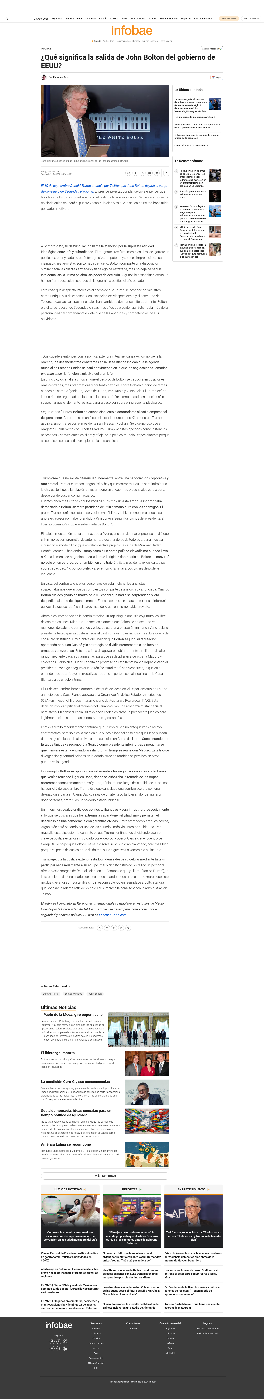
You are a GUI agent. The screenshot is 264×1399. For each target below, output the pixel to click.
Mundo (153, 18)
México (114, 18)
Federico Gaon (61, 77)
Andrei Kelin (108, 41)
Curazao (136, 41)
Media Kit (170, 1353)
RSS (96, 1368)
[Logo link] (132, 30)
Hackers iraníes (123, 41)
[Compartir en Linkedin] (150, 173)
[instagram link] (65, 1341)
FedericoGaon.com (113, 915)
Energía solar (166, 41)
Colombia (91, 18)
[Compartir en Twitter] (142, 173)
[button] (6, 18)
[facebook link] (52, 1341)
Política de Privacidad (207, 1333)
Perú (124, 18)
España (103, 18)
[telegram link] (58, 1348)
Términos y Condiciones (207, 1328)
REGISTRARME (229, 18)
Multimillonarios (150, 41)
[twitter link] (58, 1341)
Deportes (186, 18)
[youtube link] (52, 1348)
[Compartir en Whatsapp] (128, 173)
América (96, 1328)
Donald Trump (50, 993)
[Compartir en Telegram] (157, 173)
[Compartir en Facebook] (135, 173)
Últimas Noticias (169, 18)
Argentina (56, 18)
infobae (46, 48)
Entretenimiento (203, 18)
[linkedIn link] (65, 1348)
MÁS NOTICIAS (105, 1176)
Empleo (133, 1328)
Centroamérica (138, 18)
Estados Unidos (73, 18)
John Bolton (95, 993)
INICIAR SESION (251, 18)
